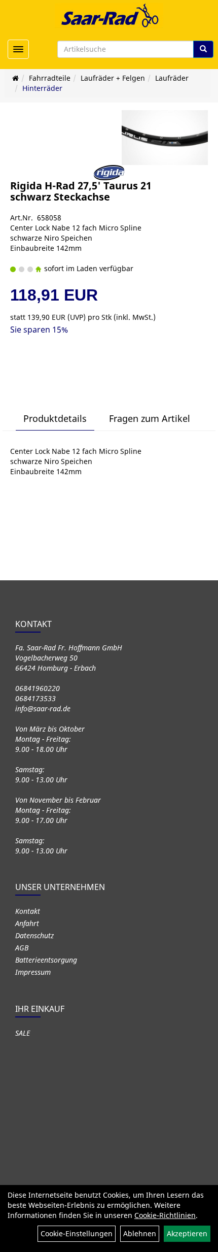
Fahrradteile (49, 78)
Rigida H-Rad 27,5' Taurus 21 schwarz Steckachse (81, 191)
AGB (21, 947)
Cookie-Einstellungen (77, 1233)
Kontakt (27, 911)
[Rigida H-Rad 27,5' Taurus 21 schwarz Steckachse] (165, 137)
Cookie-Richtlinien (165, 1215)
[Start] (15, 78)
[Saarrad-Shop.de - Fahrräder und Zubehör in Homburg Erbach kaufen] (109, 15)
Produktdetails (55, 418)
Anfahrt (27, 923)
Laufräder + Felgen (113, 78)
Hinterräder (42, 88)
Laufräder (172, 78)
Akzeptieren (187, 1233)
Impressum (33, 972)
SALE (22, 1033)
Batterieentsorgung (46, 960)
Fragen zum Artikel (149, 418)
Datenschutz (34, 935)
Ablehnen (139, 1233)
